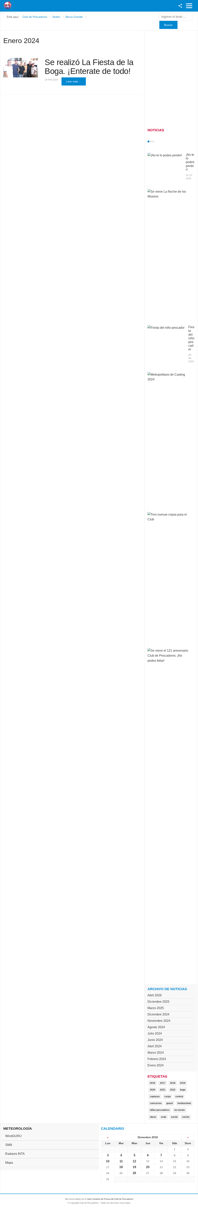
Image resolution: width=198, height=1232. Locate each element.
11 (121, 1161)
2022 (172, 1089)
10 (107, 1161)
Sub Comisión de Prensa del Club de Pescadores (110, 1199)
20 (147, 1167)
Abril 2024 (155, 1046)
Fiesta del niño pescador (191, 338)
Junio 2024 (155, 1039)
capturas (155, 1096)
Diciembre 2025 (158, 1001)
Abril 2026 (155, 995)
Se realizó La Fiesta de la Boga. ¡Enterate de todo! (89, 67)
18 (121, 1167)
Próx (160, 141)
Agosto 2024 (156, 1027)
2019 (182, 1083)
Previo (156, 141)
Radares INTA (15, 1153)
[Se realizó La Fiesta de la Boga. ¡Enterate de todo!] (20, 67)
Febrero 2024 (157, 1059)
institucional (184, 1103)
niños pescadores (160, 1110)
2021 (162, 1089)
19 (134, 1167)
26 (134, 1173)
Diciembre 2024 (158, 1014)
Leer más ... (73, 81)
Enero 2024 (156, 1065)
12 (134, 1161)
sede (163, 1117)
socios (185, 1117)
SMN (8, 1144)
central (179, 1096)
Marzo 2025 (156, 1008)
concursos (156, 1103)
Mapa (9, 1162)
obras (153, 1117)
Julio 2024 (155, 1033)
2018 (172, 1083)
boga (182, 1089)
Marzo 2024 (156, 1052)
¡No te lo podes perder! (190, 162)
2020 (152, 1089)
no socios (179, 1110)
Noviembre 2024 (159, 1020)
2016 (152, 1083)
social (174, 1117)
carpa (167, 1096)
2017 (162, 1083)
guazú (169, 1103)
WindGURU (13, 1136)
